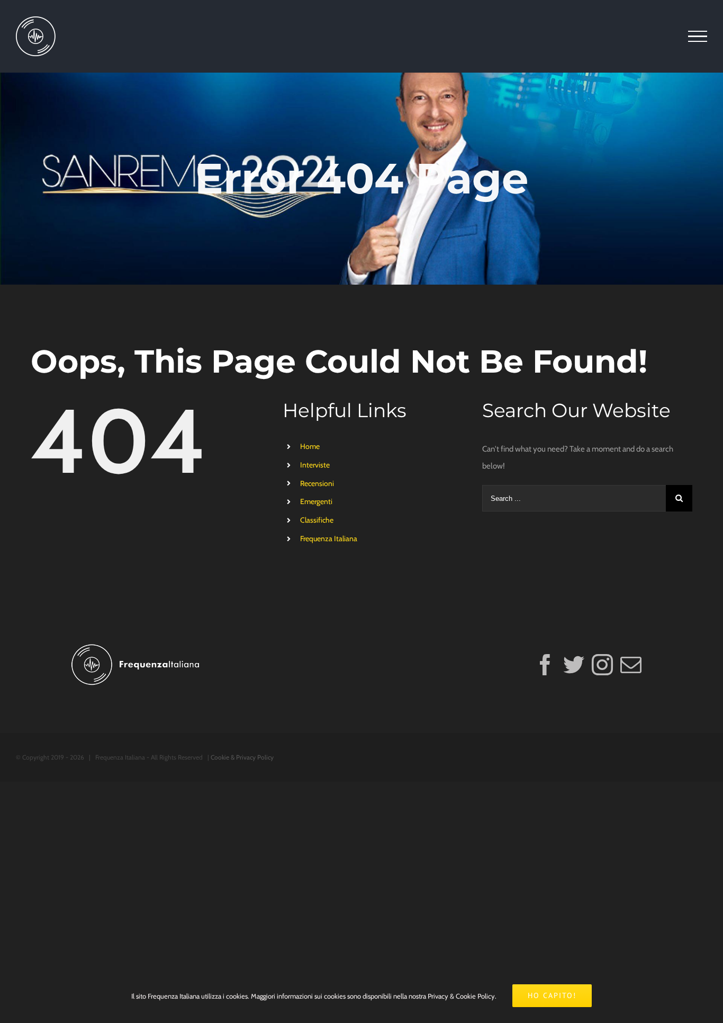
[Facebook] (545, 664)
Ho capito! (552, 995)
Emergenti (316, 501)
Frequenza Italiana (328, 538)
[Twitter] (573, 664)
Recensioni (317, 483)
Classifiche (316, 520)
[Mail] (630, 664)
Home (310, 446)
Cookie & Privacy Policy (242, 757)
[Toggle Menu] (697, 36)
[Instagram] (602, 664)
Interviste (315, 465)
